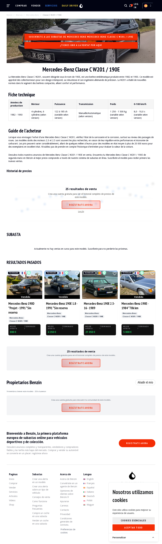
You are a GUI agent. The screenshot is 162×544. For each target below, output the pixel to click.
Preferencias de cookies (67, 531)
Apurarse (64, 501)
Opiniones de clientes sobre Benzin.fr (66, 493)
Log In (81, 211)
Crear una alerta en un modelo (40, 480)
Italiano (90, 492)
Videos (12, 500)
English (90, 479)
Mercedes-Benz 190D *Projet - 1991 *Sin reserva (21, 308)
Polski (89, 500)
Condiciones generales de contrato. (66, 521)
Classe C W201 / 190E (52, 15)
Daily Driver (70, 5)
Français (90, 483)
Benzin (9, 15)
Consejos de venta (41, 497)
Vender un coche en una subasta (40, 522)
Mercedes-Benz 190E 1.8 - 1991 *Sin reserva (61, 305)
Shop (11, 504)
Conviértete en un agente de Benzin (69, 485)
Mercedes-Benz (32, 15)
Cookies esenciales (133, 520)
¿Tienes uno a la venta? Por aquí (81, 45)
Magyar (90, 504)
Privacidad (65, 514)
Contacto (64, 510)
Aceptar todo (133, 527)
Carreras (64, 505)
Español (90, 487)
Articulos (13, 496)
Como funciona (39, 501)
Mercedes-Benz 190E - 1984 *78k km (135, 305)
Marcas (19, 15)
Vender (36, 5)
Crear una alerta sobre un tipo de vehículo (40, 489)
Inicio (11, 479)
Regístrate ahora (81, 204)
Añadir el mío (145, 382)
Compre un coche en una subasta (40, 515)
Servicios (51, 5)
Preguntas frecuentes (37, 507)
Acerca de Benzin (68, 479)
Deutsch (90, 496)
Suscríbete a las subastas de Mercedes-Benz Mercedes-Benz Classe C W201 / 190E (81, 36)
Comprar (21, 5)
